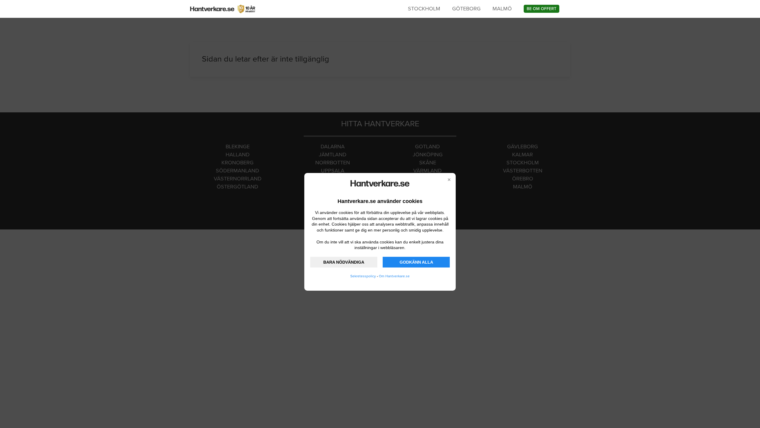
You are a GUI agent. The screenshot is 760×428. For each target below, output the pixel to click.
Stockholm (424, 8)
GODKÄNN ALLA (416, 262)
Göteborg (466, 8)
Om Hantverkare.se (394, 276)
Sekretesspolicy (363, 276)
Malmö (502, 8)
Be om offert (541, 8)
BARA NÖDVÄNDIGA (343, 262)
